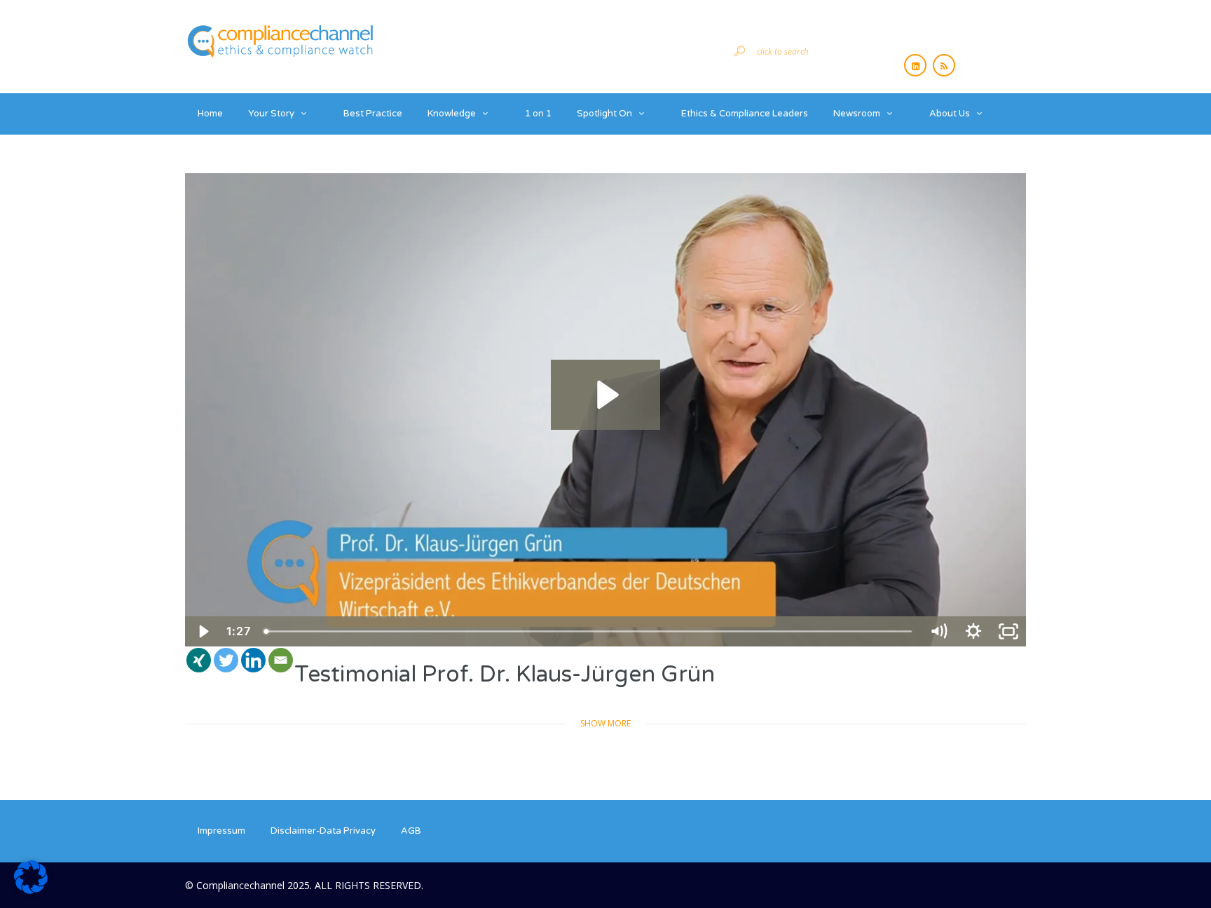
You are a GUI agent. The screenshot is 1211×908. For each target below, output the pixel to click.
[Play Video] (202, 631)
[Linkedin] (253, 660)
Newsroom (856, 113)
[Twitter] (226, 660)
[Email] (280, 660)
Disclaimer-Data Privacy (323, 830)
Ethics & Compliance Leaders (744, 113)
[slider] (589, 631)
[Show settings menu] (973, 631)
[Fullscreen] (1008, 631)
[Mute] (938, 631)
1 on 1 (538, 113)
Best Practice (372, 113)
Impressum (221, 830)
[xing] (198, 660)
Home (210, 113)
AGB (411, 830)
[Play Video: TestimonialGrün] (605, 395)
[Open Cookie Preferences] (31, 890)
